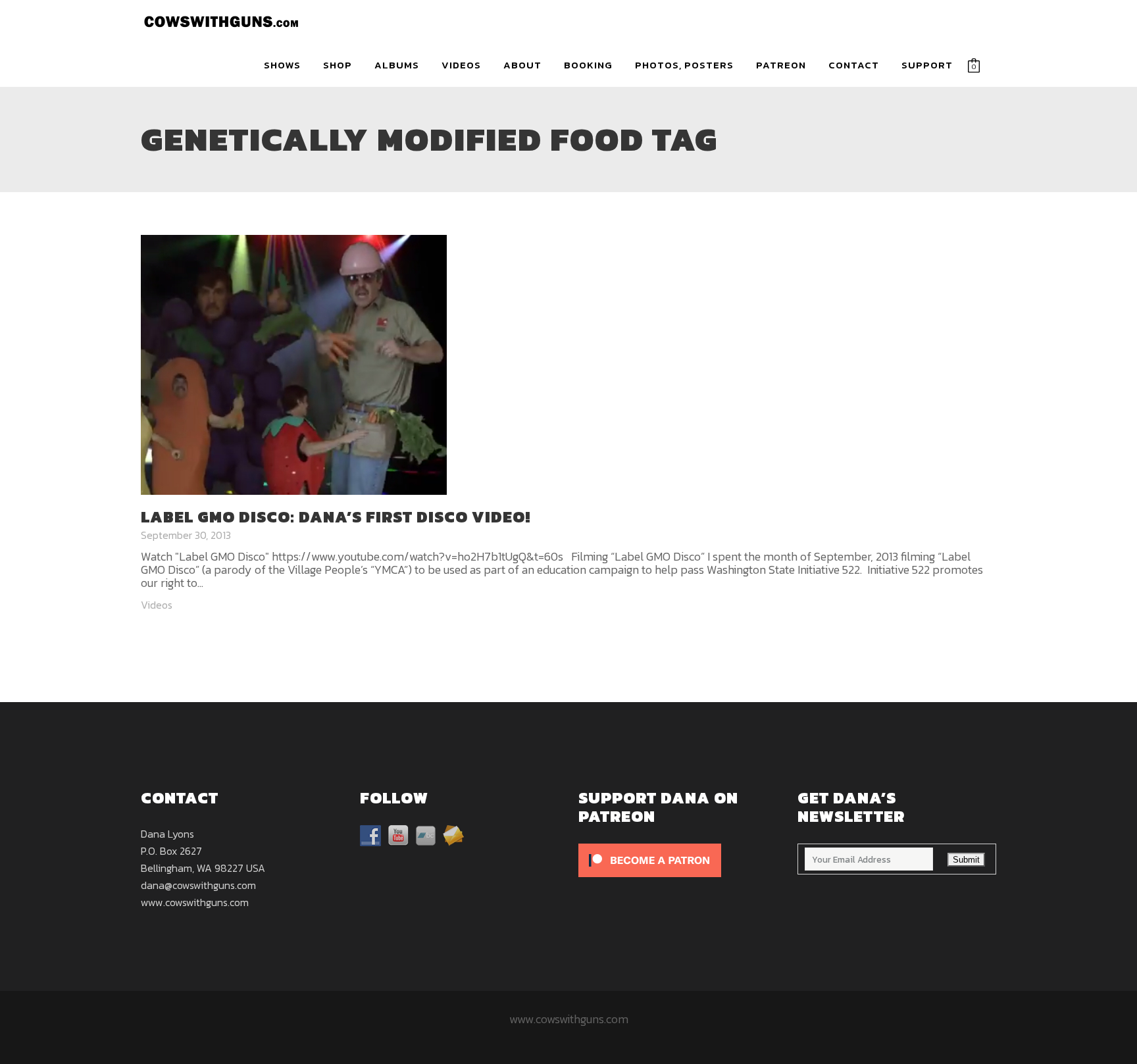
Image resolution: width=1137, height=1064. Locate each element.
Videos (156, 605)
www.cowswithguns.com (195, 902)
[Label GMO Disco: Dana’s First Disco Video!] (294, 363)
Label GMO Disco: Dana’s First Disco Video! (335, 516)
